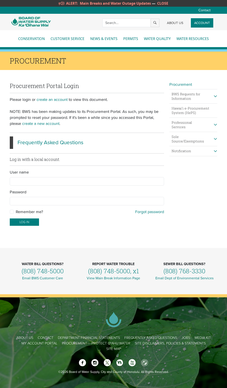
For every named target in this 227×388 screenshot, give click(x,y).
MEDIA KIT (203, 338)
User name (19, 172)
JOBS (186, 338)
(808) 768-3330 (184, 271)
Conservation (31, 38)
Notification (181, 151)
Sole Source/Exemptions (188, 138)
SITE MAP (113, 349)
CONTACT (45, 338)
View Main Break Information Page (113, 278)
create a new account (40, 123)
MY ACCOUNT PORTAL (39, 343)
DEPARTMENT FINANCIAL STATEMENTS (89, 338)
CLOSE (162, 3)
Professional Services (182, 124)
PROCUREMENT (74, 343)
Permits (130, 38)
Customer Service (67, 38)
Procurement (180, 84)
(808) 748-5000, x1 (113, 271)
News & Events (103, 38)
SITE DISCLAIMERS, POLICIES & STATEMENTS (170, 343)
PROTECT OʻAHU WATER (111, 343)
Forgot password (149, 211)
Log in (24, 222)
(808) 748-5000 (43, 271)
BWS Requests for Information (186, 96)
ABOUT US (175, 23)
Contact (204, 10)
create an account (52, 99)
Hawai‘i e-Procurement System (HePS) (190, 110)
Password (18, 192)
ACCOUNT (202, 23)
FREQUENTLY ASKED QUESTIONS (150, 338)
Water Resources (192, 38)
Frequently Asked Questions (50, 142)
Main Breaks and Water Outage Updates (115, 3)
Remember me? (29, 211)
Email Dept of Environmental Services (184, 278)
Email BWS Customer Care (42, 278)
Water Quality (157, 38)
